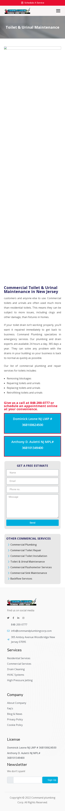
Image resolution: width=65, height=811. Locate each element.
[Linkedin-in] (18, 618)
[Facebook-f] (13, 618)
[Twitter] (8, 618)
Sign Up (51, 780)
